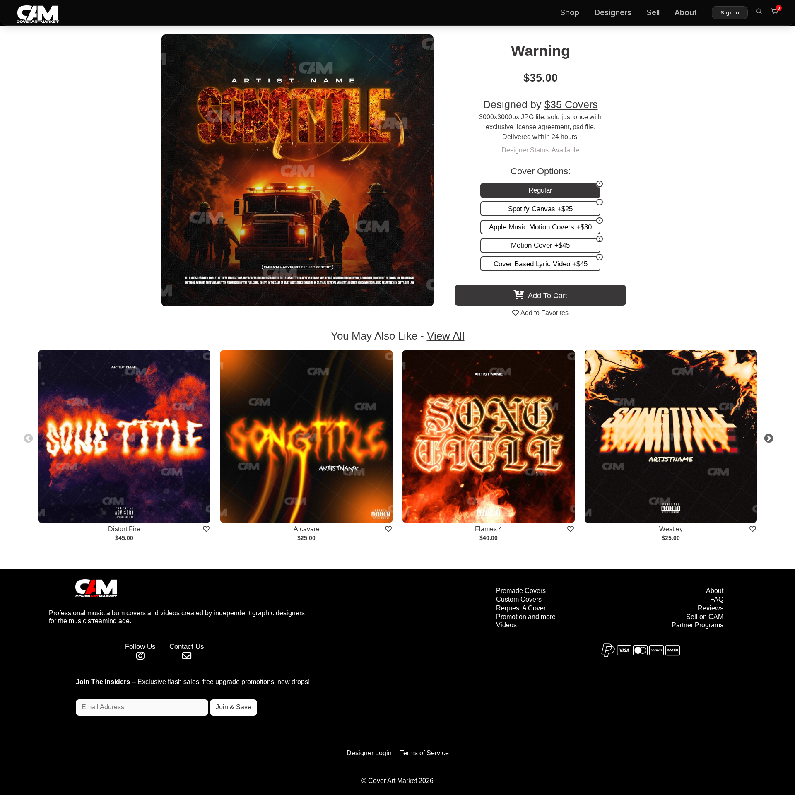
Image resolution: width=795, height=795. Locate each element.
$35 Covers (571, 104)
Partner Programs (697, 625)
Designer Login (369, 752)
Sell (653, 13)
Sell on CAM (704, 616)
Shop (569, 13)
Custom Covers (519, 599)
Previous (27, 438)
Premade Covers (521, 590)
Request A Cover (521, 608)
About (686, 13)
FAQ (716, 599)
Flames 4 (488, 528)
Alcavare (307, 528)
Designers (612, 13)
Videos (506, 625)
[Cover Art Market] (31, 13)
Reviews (710, 608)
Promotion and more (526, 616)
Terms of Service (424, 752)
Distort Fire (124, 528)
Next (768, 438)
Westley (671, 528)
